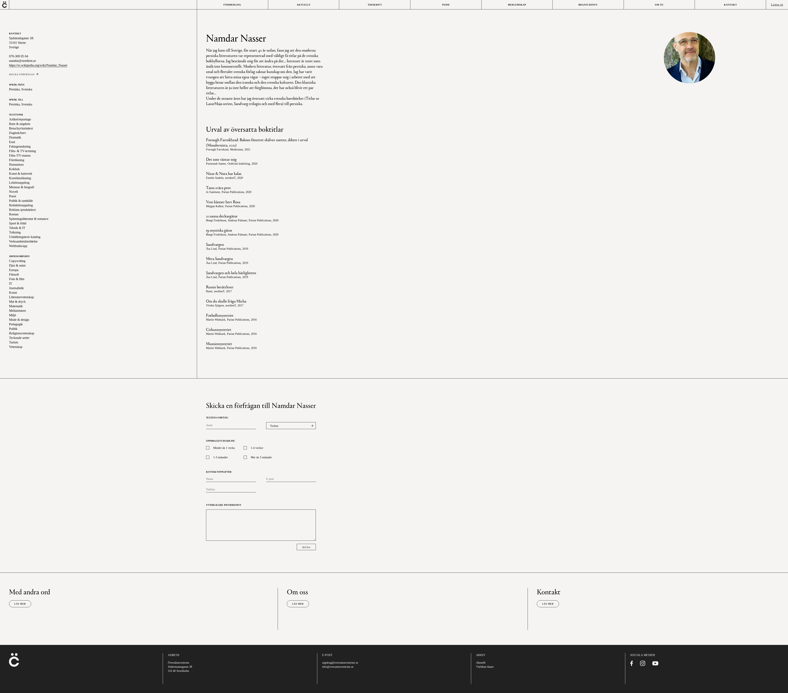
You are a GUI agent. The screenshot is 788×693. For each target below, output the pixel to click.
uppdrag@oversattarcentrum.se (340, 662)
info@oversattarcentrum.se (337, 666)
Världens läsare (485, 666)
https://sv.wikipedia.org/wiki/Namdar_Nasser (38, 65)
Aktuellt (481, 662)
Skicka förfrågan (22, 74)
